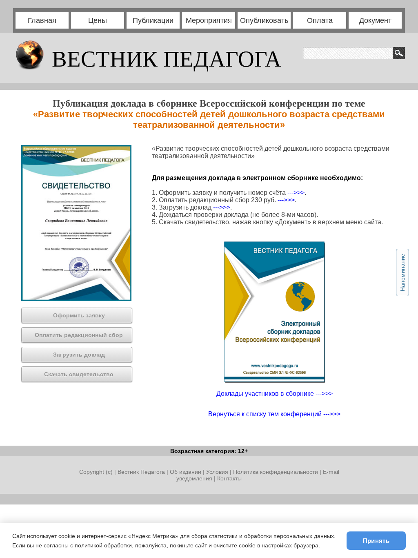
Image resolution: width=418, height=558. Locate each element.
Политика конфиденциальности (275, 472)
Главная (42, 20)
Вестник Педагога (142, 472)
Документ (375, 20)
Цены (97, 20)
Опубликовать (264, 20)
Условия (218, 472)
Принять (376, 540)
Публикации (153, 20)
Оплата (320, 20)
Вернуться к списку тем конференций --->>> (274, 414)
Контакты (229, 478)
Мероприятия (209, 20)
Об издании (185, 472)
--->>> (296, 192)
